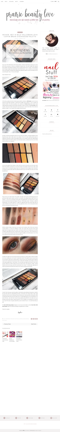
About (6, 1)
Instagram (45, 111)
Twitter (51, 111)
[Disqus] (20, 362)
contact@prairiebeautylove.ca (52, 53)
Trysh (17, 38)
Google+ (51, 116)
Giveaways (22, 1)
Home (2, 1)
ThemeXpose (27, 430)
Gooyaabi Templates (38, 430)
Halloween (20, 318)
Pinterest (45, 116)
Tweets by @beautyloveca (47, 133)
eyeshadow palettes (14, 318)
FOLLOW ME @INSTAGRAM (31, 423)
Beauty (16, 1)
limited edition (26, 318)
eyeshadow (20, 32)
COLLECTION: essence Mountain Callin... (5, 340)
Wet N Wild (4, 320)
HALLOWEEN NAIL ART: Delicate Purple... (19, 340)
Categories (11, 1)
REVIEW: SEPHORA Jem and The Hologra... (12, 340)
